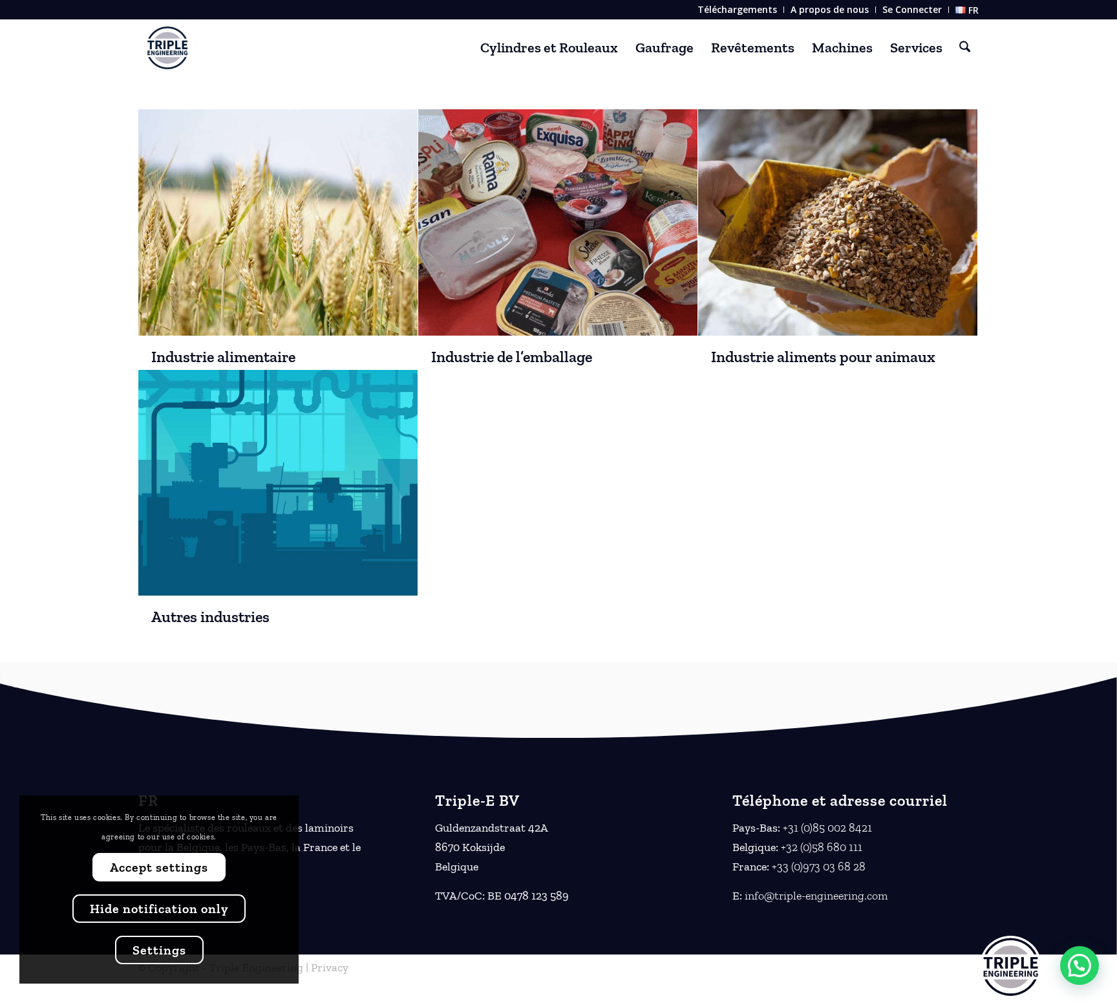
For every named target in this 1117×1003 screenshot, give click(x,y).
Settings (159, 950)
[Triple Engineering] (167, 48)
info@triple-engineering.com (816, 896)
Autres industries (210, 616)
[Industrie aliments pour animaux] (837, 222)
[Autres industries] (278, 483)
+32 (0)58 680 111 (821, 847)
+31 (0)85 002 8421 (827, 828)
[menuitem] (737, 9)
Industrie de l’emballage (511, 356)
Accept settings (159, 867)
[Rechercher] (965, 48)
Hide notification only (159, 908)
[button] (1079, 965)
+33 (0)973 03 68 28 (819, 866)
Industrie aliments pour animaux (823, 356)
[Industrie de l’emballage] (557, 222)
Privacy (329, 967)
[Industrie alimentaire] (278, 222)
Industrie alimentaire (223, 356)
